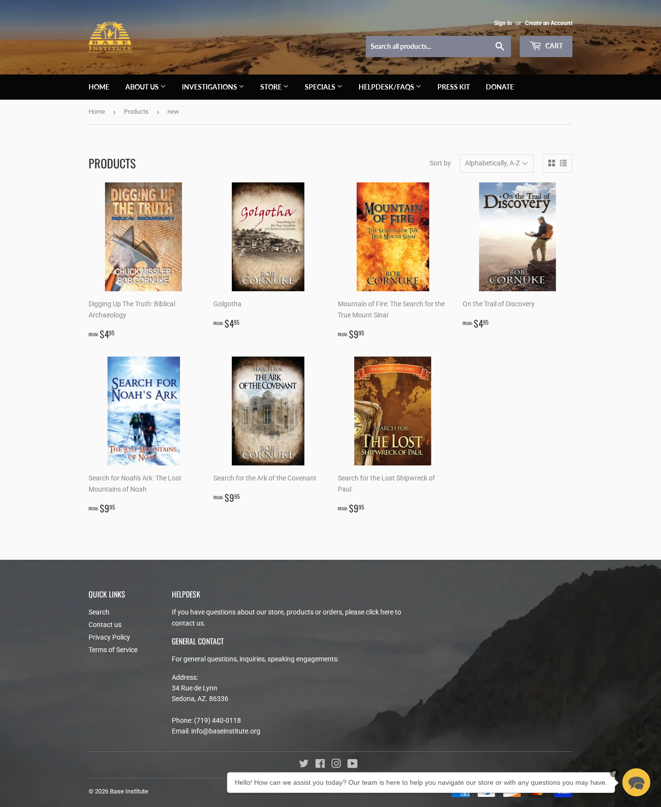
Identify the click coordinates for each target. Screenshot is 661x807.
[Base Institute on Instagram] (336, 765)
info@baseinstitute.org (225, 731)
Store (271, 87)
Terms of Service (113, 650)
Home (99, 87)
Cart (553, 46)
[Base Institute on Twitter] (304, 765)
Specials (321, 87)
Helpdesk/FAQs (387, 87)
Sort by (440, 163)
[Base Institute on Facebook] (320, 765)
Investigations (210, 87)
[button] (636, 782)
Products (136, 111)
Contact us (105, 624)
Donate (500, 87)
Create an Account (548, 23)
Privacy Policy (109, 637)
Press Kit (453, 87)
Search (99, 612)
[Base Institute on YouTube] (352, 765)
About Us (142, 87)
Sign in (503, 23)
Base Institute (129, 791)
